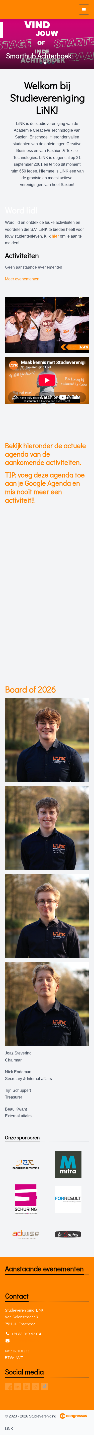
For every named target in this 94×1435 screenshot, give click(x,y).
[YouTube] (26, 1386)
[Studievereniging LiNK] (14, 9)
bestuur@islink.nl (25, 1340)
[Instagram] (35, 1386)
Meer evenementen (22, 279)
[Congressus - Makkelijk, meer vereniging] (73, 1416)
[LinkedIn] (17, 1386)
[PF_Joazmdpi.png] (47, 740)
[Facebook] (8, 1386)
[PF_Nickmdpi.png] (47, 828)
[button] (7, 44)
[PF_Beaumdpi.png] (47, 1004)
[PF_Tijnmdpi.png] (47, 916)
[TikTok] (44, 1386)
